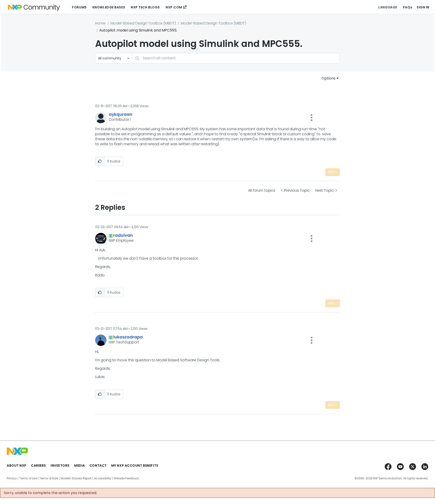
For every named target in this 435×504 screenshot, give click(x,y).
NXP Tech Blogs (145, 7)
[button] (311, 117)
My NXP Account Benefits (134, 465)
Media (79, 465)
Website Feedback (126, 478)
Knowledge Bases (108, 7)
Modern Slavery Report (76, 478)
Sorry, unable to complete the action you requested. (50, 492)
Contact (98, 465)
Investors (60, 465)
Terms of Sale (48, 478)
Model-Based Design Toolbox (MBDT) (143, 23)
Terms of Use (28, 478)
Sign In (423, 7)
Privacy (12, 478)
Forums (79, 7)
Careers (38, 465)
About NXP (17, 465)
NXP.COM (174, 7)
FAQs (407, 7)
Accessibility (102, 478)
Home (100, 23)
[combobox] (236, 58)
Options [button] (328, 78)
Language (387, 7)
